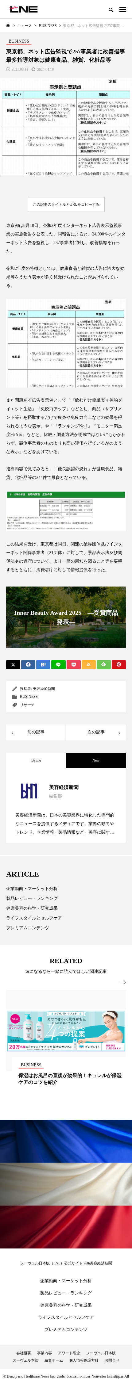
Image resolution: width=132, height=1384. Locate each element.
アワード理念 (69, 1353)
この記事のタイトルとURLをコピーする (66, 204)
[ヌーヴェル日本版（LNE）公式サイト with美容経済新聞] (23, 9)
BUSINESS (29, 696)
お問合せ (112, 1360)
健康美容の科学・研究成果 (32, 908)
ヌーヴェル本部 (25, 1360)
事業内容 (44, 1353)
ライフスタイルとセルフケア (34, 918)
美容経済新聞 (44, 688)
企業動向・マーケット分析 (32, 888)
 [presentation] (122, 982)
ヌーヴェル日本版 (101, 1353)
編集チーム (54, 1360)
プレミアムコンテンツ (27, 928)
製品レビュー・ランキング (32, 898)
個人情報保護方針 (84, 1360)
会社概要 (23, 1353)
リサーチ (27, 705)
